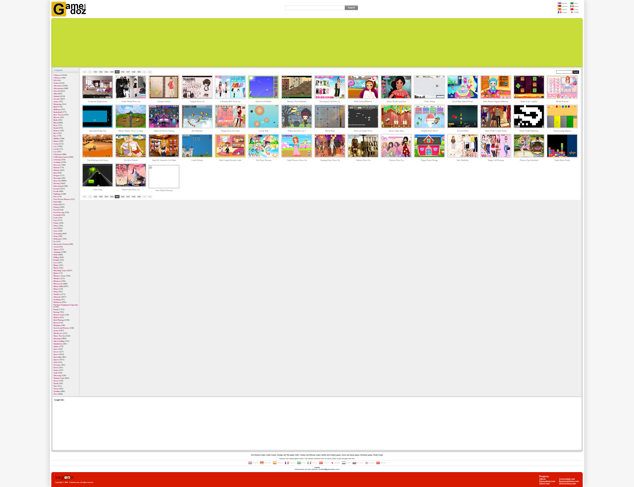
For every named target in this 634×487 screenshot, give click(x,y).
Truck (55, 383)
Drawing (56, 178)
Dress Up (57, 181)
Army (55, 101)
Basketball (57, 112)
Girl (55, 228)
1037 (128, 72)
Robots (56, 317)
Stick (55, 362)
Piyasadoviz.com (547, 481)
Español (564, 9)
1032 (101, 72)
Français (564, 12)
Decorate (57, 165)
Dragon (56, 175)
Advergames (58, 88)
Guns (55, 236)
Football (56, 215)
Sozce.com (544, 484)
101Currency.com (567, 484)
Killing (56, 257)
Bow (55, 133)
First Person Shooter (61, 199)
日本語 (576, 12)
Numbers (57, 294)
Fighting (56, 194)
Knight (56, 260)
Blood (55, 123)
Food (55, 210)
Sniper (56, 346)
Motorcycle (58, 284)
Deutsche (564, 6)
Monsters (57, 281)
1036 (122, 72)
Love (55, 263)
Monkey (56, 278)
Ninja (55, 292)
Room (55, 323)
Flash (55, 204)
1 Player (56, 75)
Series (55, 331)
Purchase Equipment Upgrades (65, 305)
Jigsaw (56, 249)
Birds (55, 120)
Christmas (57, 154)
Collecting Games (60, 157)
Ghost (55, 226)
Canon (56, 144)
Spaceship (57, 357)
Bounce (56, 131)
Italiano (576, 6)
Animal (56, 96)
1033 (106, 72)
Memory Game (59, 276)
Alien (55, 94)
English (564, 3)
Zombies (56, 391)
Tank (55, 373)
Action (56, 83)
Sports (56, 360)
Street (55, 368)
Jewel (55, 247)
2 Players (57, 78)
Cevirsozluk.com (567, 479)
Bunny (56, 141)
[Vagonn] (64, 477)
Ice (54, 241)
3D (54, 80)
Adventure (57, 86)
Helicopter (57, 239)
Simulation (57, 344)
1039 (139, 72)
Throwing (57, 375)
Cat (54, 152)
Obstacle (56, 297)
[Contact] (329, 469)
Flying (56, 207)
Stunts (55, 370)
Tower (55, 381)
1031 (95, 72)
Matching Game (59, 270)
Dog (55, 173)
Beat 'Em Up (58, 115)
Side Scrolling (58, 341)
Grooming (57, 234)
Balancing (57, 104)
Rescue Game (58, 315)
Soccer (56, 352)
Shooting (57, 338)
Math (55, 273)
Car (55, 146)
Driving (56, 183)
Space (55, 354)
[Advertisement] (317, 42)
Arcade (56, 99)
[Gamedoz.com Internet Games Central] (68, 16)
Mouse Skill (58, 286)
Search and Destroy (61, 328)
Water (55, 389)
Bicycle (56, 117)
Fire (55, 197)
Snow (55, 349)
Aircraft (56, 91)
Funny (56, 223)
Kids (55, 255)
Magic (55, 265)
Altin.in (542, 479)
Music (55, 289)
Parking (56, 300)
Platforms (57, 302)
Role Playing (58, 320)
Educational (58, 186)
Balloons (56, 109)
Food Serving (58, 212)
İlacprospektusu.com (569, 481)
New (55, 394)
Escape (56, 189)
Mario (55, 268)
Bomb (55, 128)
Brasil (576, 3)
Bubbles (56, 138)
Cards (55, 149)
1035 (117, 72)
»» (150, 72)
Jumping (56, 252)
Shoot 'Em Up (59, 336)
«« (84, 72)
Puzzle (56, 309)
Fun (55, 220)
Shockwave (57, 333)
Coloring (57, 160)
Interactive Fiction (60, 244)
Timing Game (58, 378)
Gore (55, 231)
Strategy (56, 365)
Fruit (55, 218)
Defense (56, 170)
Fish (55, 202)
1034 (111, 72)
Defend (56, 167)
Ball (55, 107)
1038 (133, 72)
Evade (55, 191)
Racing (56, 312)
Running (56, 325)
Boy (55, 136)
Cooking (56, 162)
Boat (55, 125)
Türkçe (576, 9)
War (55, 386)
